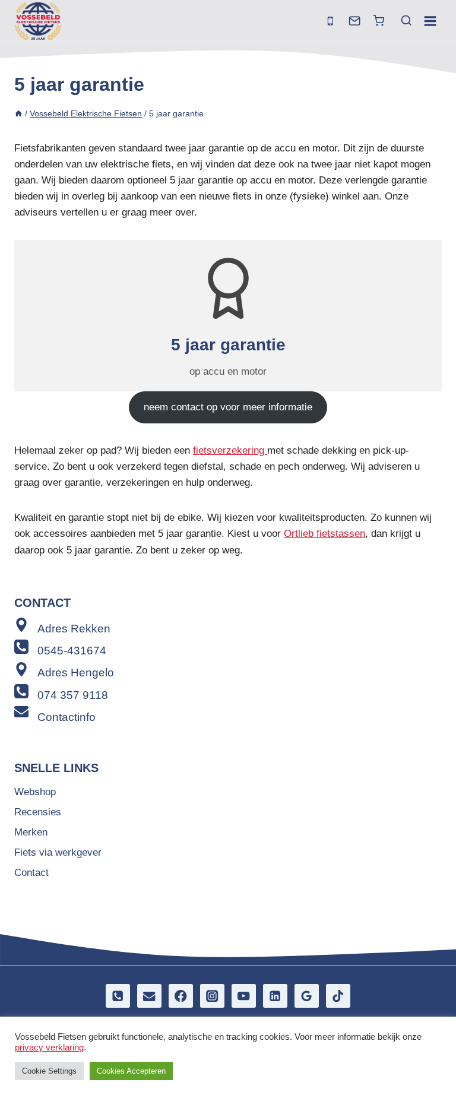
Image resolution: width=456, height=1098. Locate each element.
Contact (31, 872)
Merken (31, 832)
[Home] (18, 113)
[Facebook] (181, 996)
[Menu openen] (430, 21)
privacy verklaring (49, 1047)
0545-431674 (71, 650)
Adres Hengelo (75, 672)
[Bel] (330, 21)
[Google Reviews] (306, 996)
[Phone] (118, 996)
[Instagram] (212, 996)
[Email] (149, 996)
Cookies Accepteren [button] (131, 1071)
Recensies (37, 812)
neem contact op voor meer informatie (228, 407)
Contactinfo (66, 717)
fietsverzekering (230, 450)
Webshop (35, 792)
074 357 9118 (72, 695)
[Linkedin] (275, 996)
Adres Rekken (73, 628)
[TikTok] (338, 996)
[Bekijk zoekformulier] (401, 21)
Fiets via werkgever (58, 852)
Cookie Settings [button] (49, 1071)
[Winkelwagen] (378, 20)
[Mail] (355, 21)
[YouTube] (244, 996)
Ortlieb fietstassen (324, 533)
